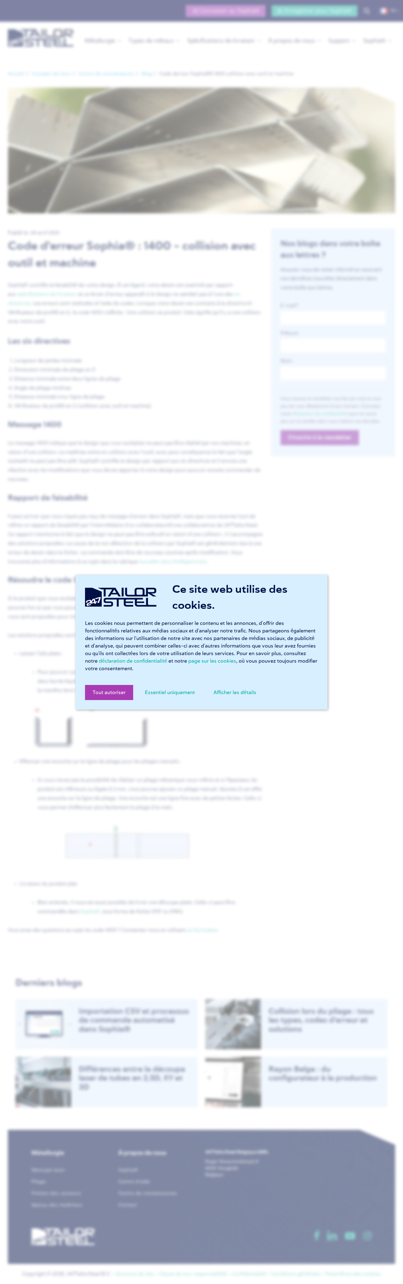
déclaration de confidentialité (133, 661)
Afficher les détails (234, 692)
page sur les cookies (212, 661)
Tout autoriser (109, 692)
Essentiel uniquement (170, 692)
